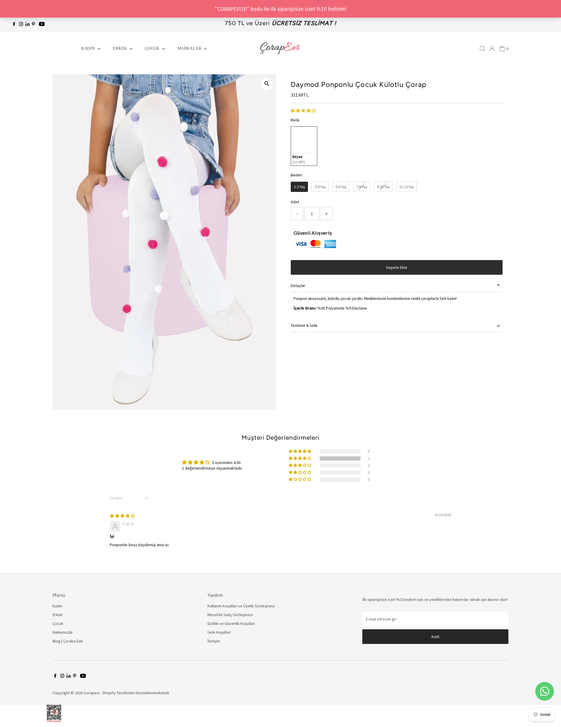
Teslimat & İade (304, 325)
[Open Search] (482, 48)
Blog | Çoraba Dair (68, 641)
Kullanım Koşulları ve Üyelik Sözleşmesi (241, 606)
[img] (122, 515)
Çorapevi (92, 692)
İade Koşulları (219, 632)
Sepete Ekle (396, 267)
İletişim (213, 641)
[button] (303, 110)
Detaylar (298, 285)
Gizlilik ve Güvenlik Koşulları (231, 623)
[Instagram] (21, 25)
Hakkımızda (62, 632)
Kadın (88, 48)
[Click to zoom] (266, 83)
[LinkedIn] (28, 24)
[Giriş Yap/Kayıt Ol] (492, 48)
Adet (295, 201)
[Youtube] (41, 25)
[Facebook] (14, 25)
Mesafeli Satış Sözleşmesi (230, 614)
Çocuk (153, 48)
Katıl (435, 636)
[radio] (304, 146)
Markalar (189, 48)
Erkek (120, 48)
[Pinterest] (33, 25)
